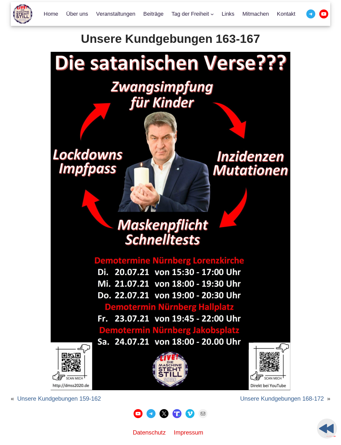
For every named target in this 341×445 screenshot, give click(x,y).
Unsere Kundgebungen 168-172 (282, 398)
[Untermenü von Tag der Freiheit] (212, 13)
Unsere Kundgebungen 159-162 (59, 398)
